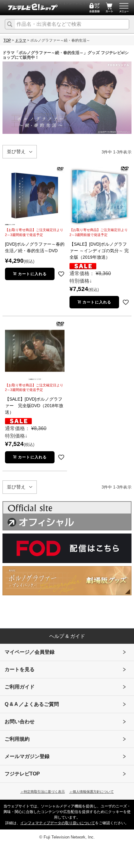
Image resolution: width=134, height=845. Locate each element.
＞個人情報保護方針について (91, 791)
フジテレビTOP (22, 773)
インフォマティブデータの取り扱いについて (57, 823)
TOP (7, 40)
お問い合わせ (20, 721)
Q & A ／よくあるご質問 (32, 704)
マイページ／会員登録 (30, 652)
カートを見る (20, 669)
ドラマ (20, 40)
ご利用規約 (17, 739)
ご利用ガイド (20, 686)
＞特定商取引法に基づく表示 (42, 791)
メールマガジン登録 (27, 756)
